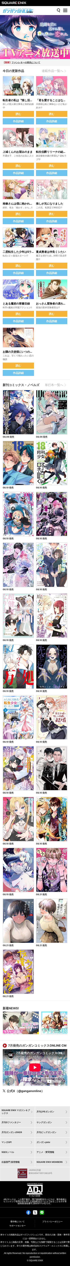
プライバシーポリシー (52, 1221)
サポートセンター (17, 1225)
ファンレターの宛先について (26, 62)
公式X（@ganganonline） (25, 1091)
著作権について (17, 1221)
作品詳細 (18, 121)
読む (18, 114)
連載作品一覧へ (52, 71)
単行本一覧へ (54, 385)
